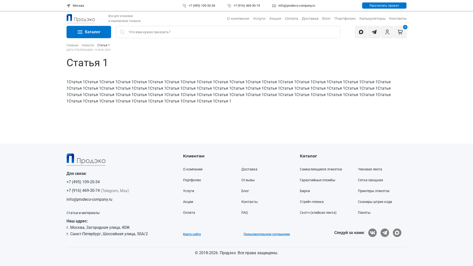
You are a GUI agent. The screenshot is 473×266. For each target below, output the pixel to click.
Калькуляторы (372, 18)
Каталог (93, 32)
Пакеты (364, 213)
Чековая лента (370, 169)
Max (124, 190)
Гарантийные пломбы (317, 180)
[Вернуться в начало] (81, 18)
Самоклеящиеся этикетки (321, 169)
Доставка (310, 18)
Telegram (110, 190)
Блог (326, 18)
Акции (275, 18)
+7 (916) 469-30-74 (246, 5)
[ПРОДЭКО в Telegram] (384, 232)
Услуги (259, 18)
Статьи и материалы (83, 213)
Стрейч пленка (312, 202)
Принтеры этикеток (374, 191)
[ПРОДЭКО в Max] (397, 232)
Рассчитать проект (384, 5)
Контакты (397, 18)
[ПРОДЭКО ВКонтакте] (372, 232)
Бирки (305, 191)
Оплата (291, 18)
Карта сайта (192, 234)
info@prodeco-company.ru (296, 5)
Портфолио (345, 18)
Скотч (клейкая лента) (318, 213)
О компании (238, 18)
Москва (78, 5)
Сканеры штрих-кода (375, 202)
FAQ (244, 213)
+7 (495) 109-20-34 (201, 5)
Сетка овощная (370, 180)
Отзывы (248, 180)
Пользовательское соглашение (267, 234)
